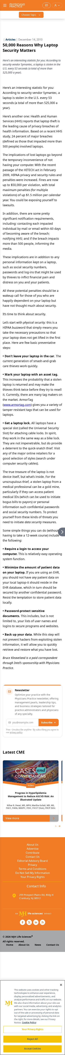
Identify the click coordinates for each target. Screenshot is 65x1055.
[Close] (61, 985)
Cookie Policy (29, 1022)
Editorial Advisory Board (32, 861)
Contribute (32, 853)
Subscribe (46, 722)
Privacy (32, 865)
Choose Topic (29, 14)
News (38, 944)
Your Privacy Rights (32, 877)
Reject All (32, 1039)
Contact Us (33, 857)
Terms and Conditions (32, 869)
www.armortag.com (17, 405)
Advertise (32, 848)
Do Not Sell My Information (32, 873)
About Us (32, 844)
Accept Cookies (32, 1048)
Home (9, 944)
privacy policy (16, 732)
